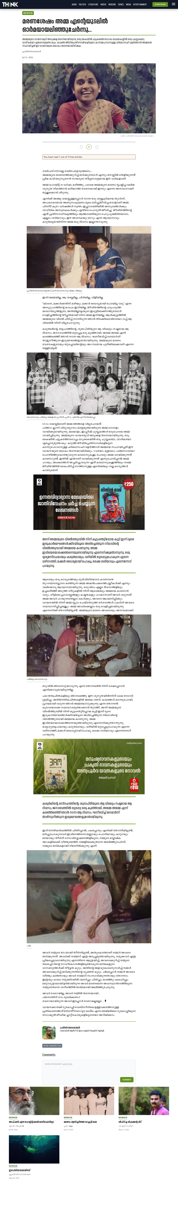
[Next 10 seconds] (96, 146)
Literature (93, 4)
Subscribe (160, 4)
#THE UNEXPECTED (52, 1045)
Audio (74, 4)
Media (128, 4)
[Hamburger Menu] (173, 4)
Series (121, 4)
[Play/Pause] (89, 146)
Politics (82, 4)
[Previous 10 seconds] (81, 146)
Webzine (112, 4)
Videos (103, 4)
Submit (127, 1079)
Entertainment (140, 4)
